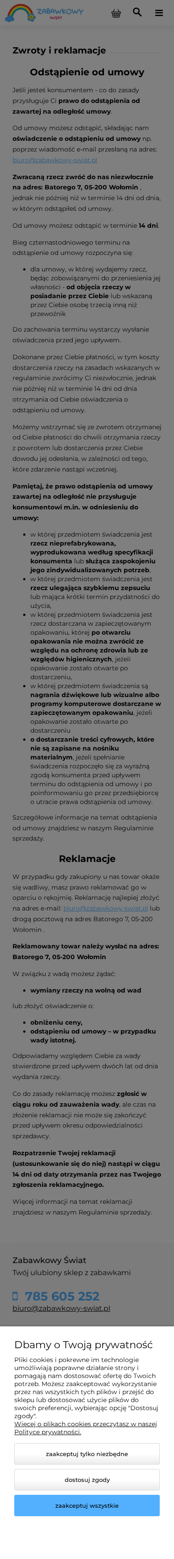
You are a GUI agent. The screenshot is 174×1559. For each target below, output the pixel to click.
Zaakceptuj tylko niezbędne (87, 1453)
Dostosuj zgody (87, 1479)
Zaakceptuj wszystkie (87, 1505)
